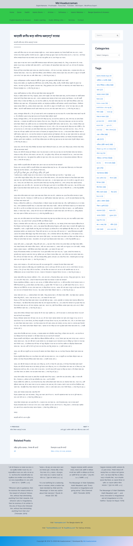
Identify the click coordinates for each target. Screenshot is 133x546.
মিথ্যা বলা (99, 196)
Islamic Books (38, 12)
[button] (44, 12)
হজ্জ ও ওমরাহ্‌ (102, 224)
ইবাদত (100, 99)
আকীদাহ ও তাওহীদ (104, 80)
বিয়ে (114, 192)
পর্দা (98, 163)
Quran (19, 12)
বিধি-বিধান (101, 187)
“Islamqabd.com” (60, 522)
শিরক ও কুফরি (102, 206)
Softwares (62, 12)
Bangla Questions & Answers (98, 12)
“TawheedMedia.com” (54, 528)
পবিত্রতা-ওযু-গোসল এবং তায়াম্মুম (106, 149)
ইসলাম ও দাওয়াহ (102, 103)
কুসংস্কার (100, 121)
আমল (100, 90)
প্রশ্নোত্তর (68, 451)
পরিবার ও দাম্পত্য (55, 451)
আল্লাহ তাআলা (103, 94)
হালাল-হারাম (111, 229)
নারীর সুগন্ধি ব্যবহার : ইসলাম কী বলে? (26, 447)
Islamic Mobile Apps (104, 76)
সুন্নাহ (113, 215)
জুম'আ (109, 125)
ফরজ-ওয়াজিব (101, 178)
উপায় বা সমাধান (103, 116)
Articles (50, 12)
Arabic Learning (40, 20)
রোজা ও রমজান (103, 201)
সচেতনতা (101, 210)
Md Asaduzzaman (67, 3)
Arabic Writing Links (56, 20)
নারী (15, 451)
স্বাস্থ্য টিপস (100, 220)
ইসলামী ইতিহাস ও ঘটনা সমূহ (103, 107)
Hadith (27, 12)
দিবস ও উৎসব (111, 130)
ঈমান (100, 112)
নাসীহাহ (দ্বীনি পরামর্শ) (105, 144)
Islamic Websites (77, 12)
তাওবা (99, 130)
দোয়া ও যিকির (102, 134)
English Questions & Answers (20, 20)
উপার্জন (109, 112)
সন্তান (112, 210)
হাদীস (113, 224)
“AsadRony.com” (70, 528)
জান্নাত (99, 125)
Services (71, 20)
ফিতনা (113, 178)
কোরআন (112, 121)
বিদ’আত (101, 182)
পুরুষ (100, 168)
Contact (81, 20)
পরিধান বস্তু (101, 153)
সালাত (101, 215)
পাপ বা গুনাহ (62, 451)
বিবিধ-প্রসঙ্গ (102, 192)
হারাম (100, 229)
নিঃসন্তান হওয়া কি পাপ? (58, 447)
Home (12, 12)
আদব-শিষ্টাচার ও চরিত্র (105, 85)
